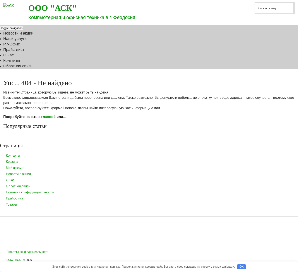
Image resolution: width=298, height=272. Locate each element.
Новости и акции (18, 33)
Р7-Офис (11, 44)
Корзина (12, 161)
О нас (8, 55)
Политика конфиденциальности (30, 192)
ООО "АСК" (14, 260)
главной (48, 117)
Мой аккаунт (15, 168)
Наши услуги (15, 38)
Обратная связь (17, 66)
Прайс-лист (13, 49)
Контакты (11, 60)
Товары (11, 204)
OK (242, 266)
